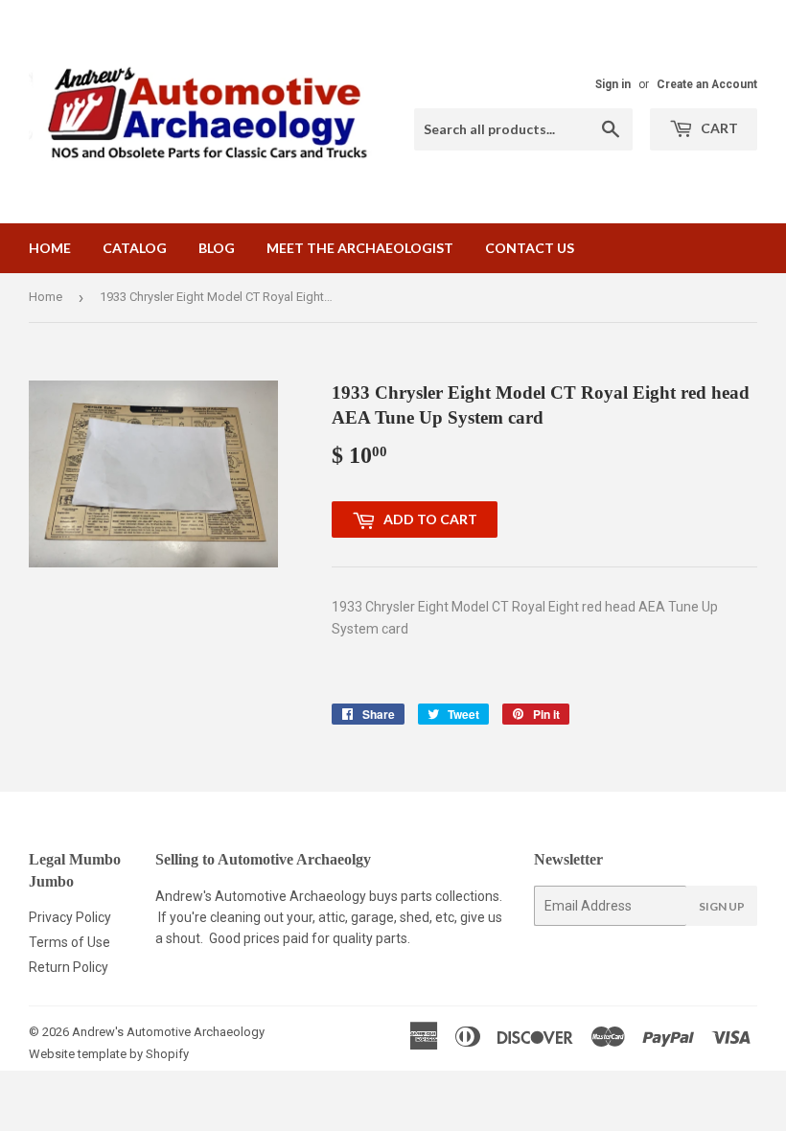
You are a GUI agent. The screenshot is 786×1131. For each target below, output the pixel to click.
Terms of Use (69, 942)
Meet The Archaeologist (359, 248)
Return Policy (68, 967)
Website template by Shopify (109, 1054)
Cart (718, 128)
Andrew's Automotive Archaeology (168, 1032)
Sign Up (722, 906)
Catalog (135, 248)
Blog (216, 248)
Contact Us (529, 248)
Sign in (613, 84)
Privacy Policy (70, 917)
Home (50, 248)
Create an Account (707, 84)
